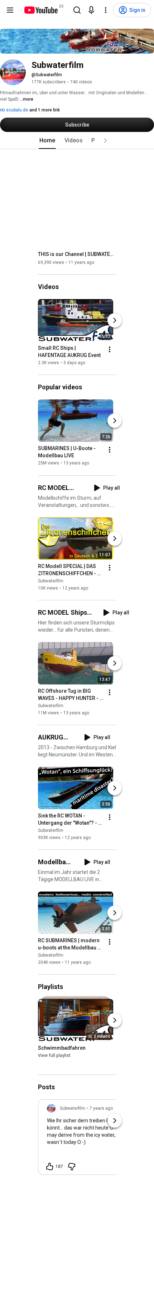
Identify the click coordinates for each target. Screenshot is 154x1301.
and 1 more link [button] (44, 110)
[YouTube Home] (41, 10)
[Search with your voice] (91, 10)
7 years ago (101, 1108)
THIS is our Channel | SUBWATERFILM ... (77, 254)
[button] (105, 140)
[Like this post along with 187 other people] (50, 1166)
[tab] (47, 140)
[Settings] (105, 10)
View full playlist (54, 1055)
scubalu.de (16, 110)
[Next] (114, 320)
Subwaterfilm (50, 580)
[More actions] (109, 349)
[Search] (77, 10)
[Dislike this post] (71, 1166)
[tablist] (77, 140)
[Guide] (10, 10)
